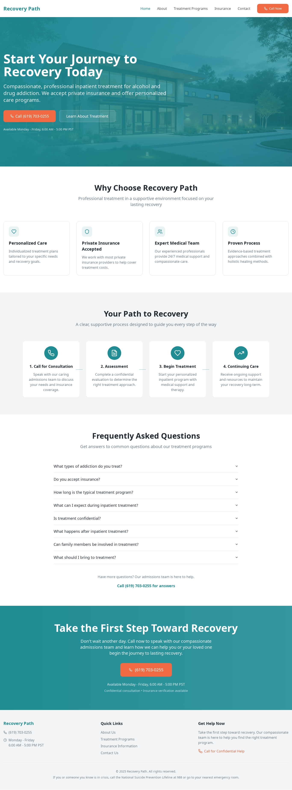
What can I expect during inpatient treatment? (96, 505)
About (162, 8)
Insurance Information (119, 746)
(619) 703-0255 (149, 670)
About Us (108, 732)
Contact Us (109, 753)
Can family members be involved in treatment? (96, 544)
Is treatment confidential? (77, 518)
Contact (244, 8)
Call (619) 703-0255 (32, 116)
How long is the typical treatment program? (93, 492)
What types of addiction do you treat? (88, 466)
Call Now (275, 8)
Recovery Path (21, 8)
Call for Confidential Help (224, 751)
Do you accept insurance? (77, 479)
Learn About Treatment (87, 116)
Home (145, 8)
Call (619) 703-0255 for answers (146, 585)
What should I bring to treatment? (85, 557)
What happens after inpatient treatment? (91, 531)
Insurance (223, 8)
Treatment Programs (191, 8)
